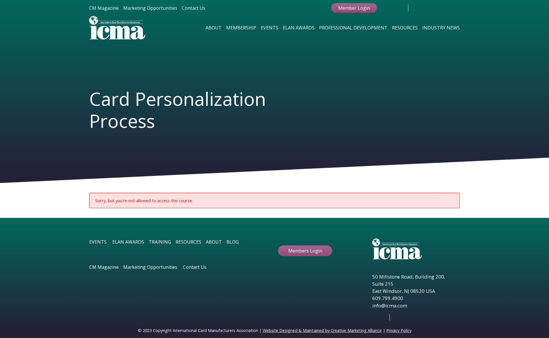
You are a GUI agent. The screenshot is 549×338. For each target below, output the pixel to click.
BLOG (232, 242)
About (214, 28)
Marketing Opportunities (150, 8)
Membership (241, 28)
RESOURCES (188, 242)
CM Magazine (104, 8)
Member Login (354, 8)
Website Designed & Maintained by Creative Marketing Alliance (322, 330)
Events (269, 28)
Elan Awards (299, 28)
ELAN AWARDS (128, 242)
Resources (405, 28)
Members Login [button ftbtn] (305, 251)
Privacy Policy (398, 330)
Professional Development (353, 28)
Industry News (441, 28)
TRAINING (160, 242)
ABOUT (214, 242)
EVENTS (98, 242)
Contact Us (193, 8)
